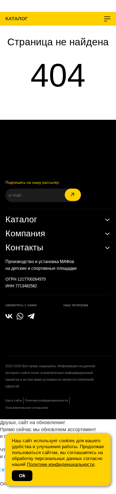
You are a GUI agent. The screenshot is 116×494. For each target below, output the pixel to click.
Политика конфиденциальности (46, 400)
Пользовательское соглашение (26, 407)
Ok (22, 475)
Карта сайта (13, 400)
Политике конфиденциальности (60, 464)
